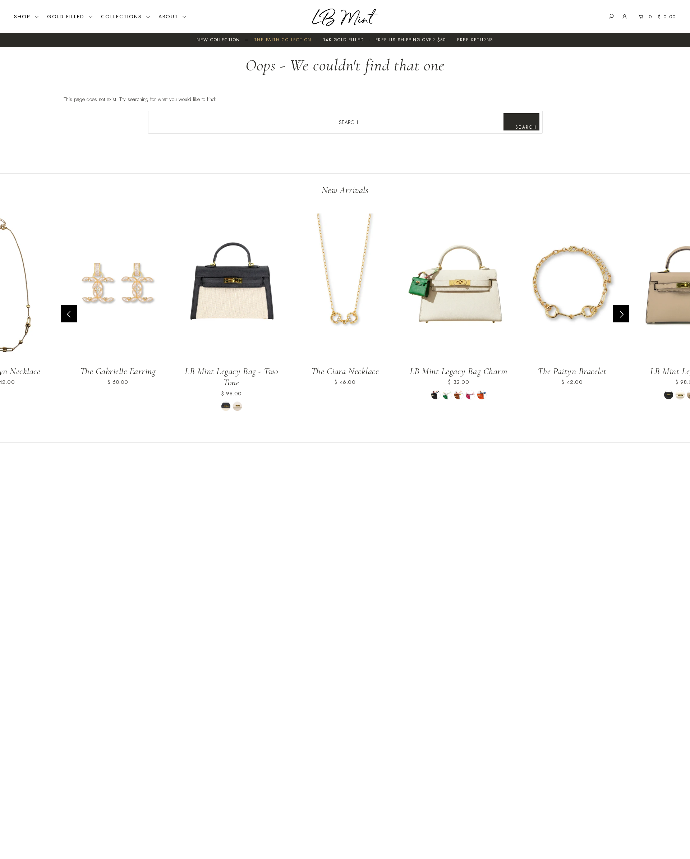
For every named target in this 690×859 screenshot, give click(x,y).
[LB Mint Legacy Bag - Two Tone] (231, 286)
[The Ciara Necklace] (345, 286)
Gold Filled (67, 16)
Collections (122, 16)
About (169, 16)
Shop (23, 16)
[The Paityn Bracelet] (572, 286)
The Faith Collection (283, 40)
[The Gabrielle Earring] (118, 286)
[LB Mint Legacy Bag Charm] (459, 286)
